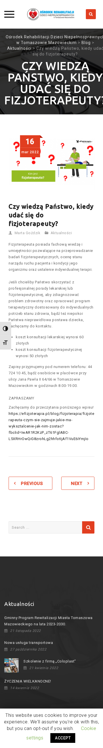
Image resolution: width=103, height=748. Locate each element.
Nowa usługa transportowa (28, 642)
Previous (32, 483)
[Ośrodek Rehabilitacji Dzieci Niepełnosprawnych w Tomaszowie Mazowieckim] (51, 14)
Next (76, 483)
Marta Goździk (28, 233)
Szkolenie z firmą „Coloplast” (49, 661)
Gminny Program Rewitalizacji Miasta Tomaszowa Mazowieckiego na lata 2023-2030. (48, 621)
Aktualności (61, 233)
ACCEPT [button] (63, 738)
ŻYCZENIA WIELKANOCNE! (27, 681)
